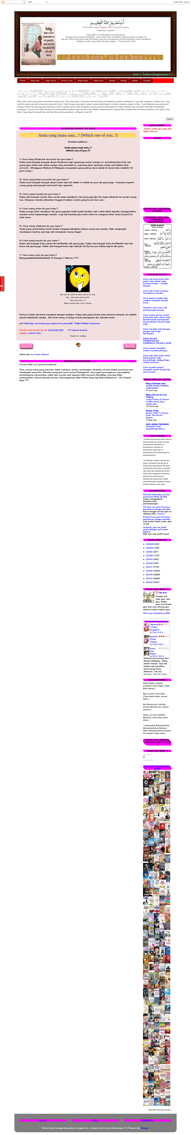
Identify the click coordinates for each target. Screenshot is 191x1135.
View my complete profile (156, 613)
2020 (150, 555)
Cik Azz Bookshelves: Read (156, 621)
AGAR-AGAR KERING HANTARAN (157, 387)
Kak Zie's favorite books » (160, 1110)
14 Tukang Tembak (77, 330)
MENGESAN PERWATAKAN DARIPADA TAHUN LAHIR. (157, 340)
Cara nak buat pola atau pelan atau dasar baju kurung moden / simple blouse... (156, 282)
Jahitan (135, 80)
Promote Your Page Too (148, 760)
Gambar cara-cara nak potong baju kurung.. (155, 308)
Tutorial (112, 80)
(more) (160, 514)
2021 (149, 552)
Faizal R (147, 517)
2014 (149, 578)
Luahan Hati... (35, 333)
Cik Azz (147, 507)
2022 (150, 548)
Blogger (145, 1128)
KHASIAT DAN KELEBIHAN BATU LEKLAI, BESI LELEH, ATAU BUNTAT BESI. (157, 430)
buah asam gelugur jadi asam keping (155, 529)
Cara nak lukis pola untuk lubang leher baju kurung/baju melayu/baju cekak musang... (156, 358)
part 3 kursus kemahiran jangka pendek (156, 508)
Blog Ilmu (35, 80)
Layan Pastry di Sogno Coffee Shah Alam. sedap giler (157, 401)
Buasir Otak (152, 411)
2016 (149, 571)
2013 (149, 582)
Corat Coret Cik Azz (147, 754)
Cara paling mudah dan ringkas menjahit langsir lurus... (155, 300)
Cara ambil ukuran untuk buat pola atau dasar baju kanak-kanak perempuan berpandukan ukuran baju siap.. (156, 319)
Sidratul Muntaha (152, 494)
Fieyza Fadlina (157, 632)
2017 (149, 567)
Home (22, 80)
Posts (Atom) (41, 354)
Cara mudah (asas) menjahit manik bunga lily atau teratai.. (156, 369)
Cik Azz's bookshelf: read (157, 767)
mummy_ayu (150, 527)
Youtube (146, 80)
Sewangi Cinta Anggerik (154, 627)
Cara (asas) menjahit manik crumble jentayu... (155, 349)
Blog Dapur (83, 80)
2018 (149, 563)
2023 (150, 544)
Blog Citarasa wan (155, 383)
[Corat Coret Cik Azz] (144, 757)
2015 (149, 574)
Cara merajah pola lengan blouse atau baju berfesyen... (156, 331)
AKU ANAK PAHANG (157, 424)
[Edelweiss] (146, 861)
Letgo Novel (50, 80)
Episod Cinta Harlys (153, 639)
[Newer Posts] (26, 346)
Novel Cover (67, 80)
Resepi (124, 80)
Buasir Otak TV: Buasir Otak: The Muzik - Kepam (157, 415)
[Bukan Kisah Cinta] (151, 970)
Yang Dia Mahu (153, 651)
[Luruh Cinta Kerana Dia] (151, 961)
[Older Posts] (130, 346)
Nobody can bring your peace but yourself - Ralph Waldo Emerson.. (62, 323)
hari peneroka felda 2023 (156, 495)
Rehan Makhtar (158, 656)
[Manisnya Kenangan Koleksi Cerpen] (168, 852)
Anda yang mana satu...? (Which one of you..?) (78, 135)
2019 (149, 559)
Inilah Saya (98, 80)
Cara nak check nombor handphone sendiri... (156, 292)
